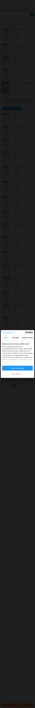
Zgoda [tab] (6, 337)
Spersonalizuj (16, 374)
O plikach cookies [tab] (27, 337)
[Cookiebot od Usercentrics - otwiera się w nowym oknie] (25, 332)
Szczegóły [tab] (15, 337)
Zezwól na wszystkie (17, 368)
